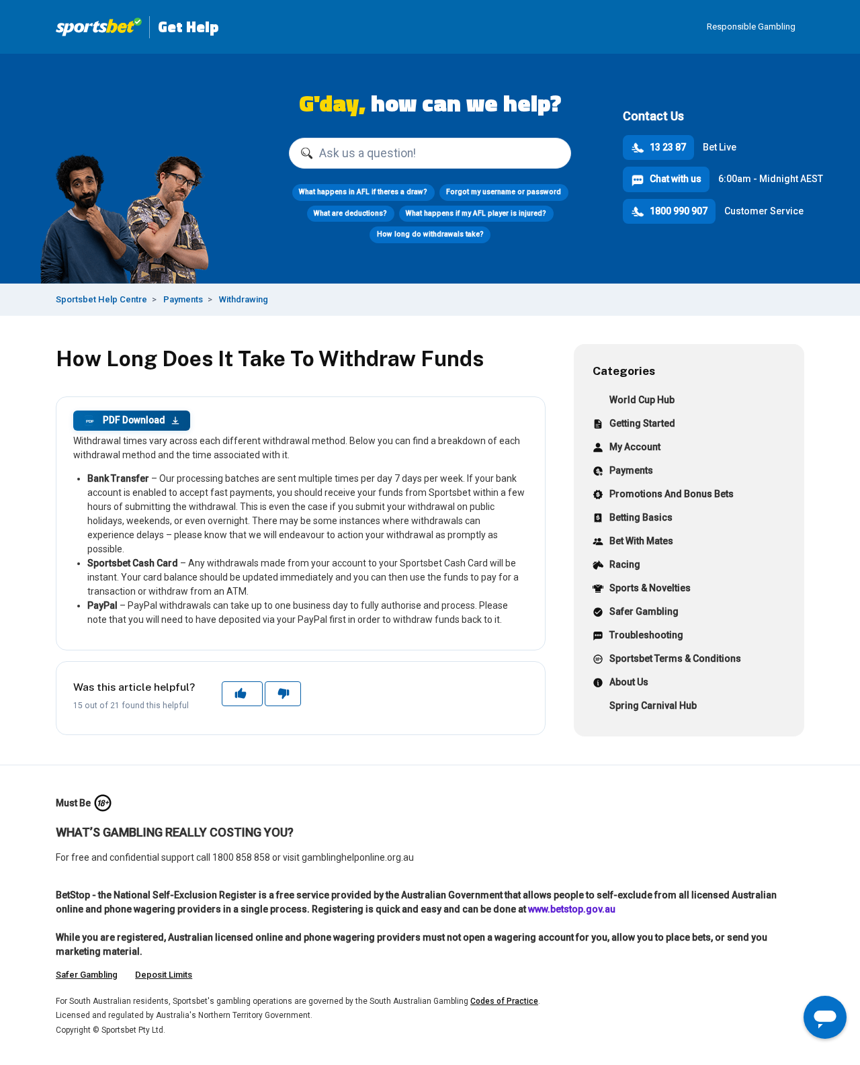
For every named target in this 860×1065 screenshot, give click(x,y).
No (282, 693)
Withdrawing (243, 299)
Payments (183, 299)
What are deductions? (350, 213)
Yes (242, 693)
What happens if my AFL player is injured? (476, 213)
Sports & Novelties (650, 588)
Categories (624, 371)
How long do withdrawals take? (430, 234)
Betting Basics (641, 517)
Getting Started (642, 423)
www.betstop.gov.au (571, 909)
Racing (624, 564)
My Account (634, 446)
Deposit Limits (163, 975)
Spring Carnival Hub (653, 705)
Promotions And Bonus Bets (671, 493)
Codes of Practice (504, 1001)
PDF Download (125, 420)
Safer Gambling (644, 611)
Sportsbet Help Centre (101, 299)
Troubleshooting (646, 635)
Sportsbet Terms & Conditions (675, 658)
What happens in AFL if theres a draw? (363, 191)
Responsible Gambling (751, 27)
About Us (628, 682)
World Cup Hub (642, 399)
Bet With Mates (641, 541)
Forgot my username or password (503, 191)
